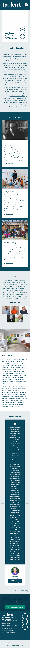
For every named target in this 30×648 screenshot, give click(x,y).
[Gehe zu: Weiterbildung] (15, 230)
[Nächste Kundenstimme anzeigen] (27, 504)
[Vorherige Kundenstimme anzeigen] (2, 504)
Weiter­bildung (10, 243)
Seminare (5, 375)
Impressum (5, 643)
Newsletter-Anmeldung (16, 607)
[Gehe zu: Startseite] (11, 4)
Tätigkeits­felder (10, 192)
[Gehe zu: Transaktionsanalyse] (15, 130)
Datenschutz (12, 643)
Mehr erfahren (9, 163)
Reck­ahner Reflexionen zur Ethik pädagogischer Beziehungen (13, 404)
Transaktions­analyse (12, 143)
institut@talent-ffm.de (10, 632)
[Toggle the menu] (26, 4)
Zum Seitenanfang (21, 590)
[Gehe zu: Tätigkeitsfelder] (15, 179)
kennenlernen (15, 302)
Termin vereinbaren (8, 637)
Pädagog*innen (10, 67)
